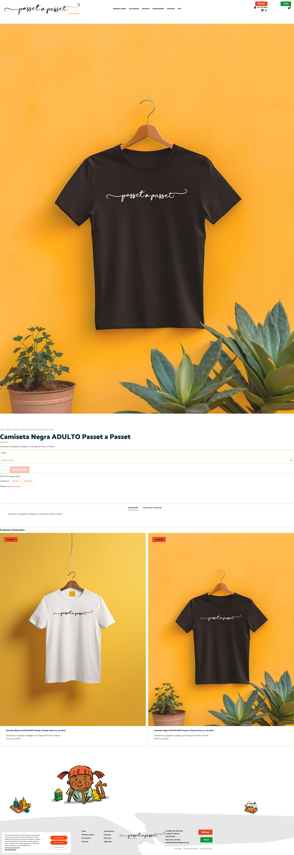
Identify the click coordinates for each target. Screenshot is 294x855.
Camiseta (16, 429)
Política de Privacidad (191, 849)
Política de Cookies (206, 849)
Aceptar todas (59, 837)
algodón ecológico (14, 486)
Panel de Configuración (12, 848)
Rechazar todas (59, 842)
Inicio (2, 429)
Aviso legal (177, 849)
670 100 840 (175, 839)
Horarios (146, 8)
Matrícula (107, 838)
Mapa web (108, 841)
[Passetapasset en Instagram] (265, 10)
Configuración (59, 847)
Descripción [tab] (133, 507)
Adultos (15, 481)
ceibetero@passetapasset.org (177, 842)
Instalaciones (158, 8)
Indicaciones (170, 836)
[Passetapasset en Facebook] (262, 10)
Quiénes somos (119, 8)
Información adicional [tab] (152, 507)
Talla (3, 453)
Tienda (8, 429)
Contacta (171, 8)
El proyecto (134, 8)
